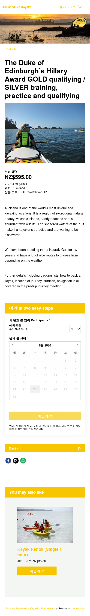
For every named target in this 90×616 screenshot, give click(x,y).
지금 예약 (37, 571)
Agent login (79, 608)
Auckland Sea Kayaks (16, 7)
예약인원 (18, 327)
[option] (45, 541)
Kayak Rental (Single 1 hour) (39, 552)
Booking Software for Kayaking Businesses (30, 608)
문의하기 (15, 448)
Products (11, 49)
